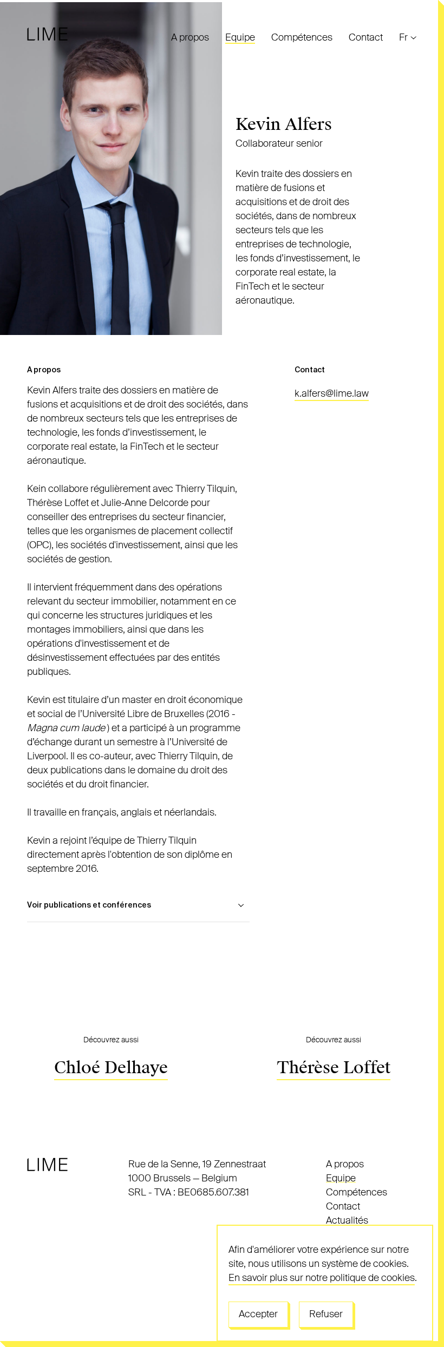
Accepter (258, 1313)
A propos (190, 37)
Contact (366, 37)
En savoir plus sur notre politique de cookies (321, 1277)
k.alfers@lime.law (332, 393)
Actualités (347, 1220)
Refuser (326, 1313)
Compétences (301, 37)
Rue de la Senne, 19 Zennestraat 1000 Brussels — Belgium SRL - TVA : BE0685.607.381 (197, 1178)
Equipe (240, 37)
